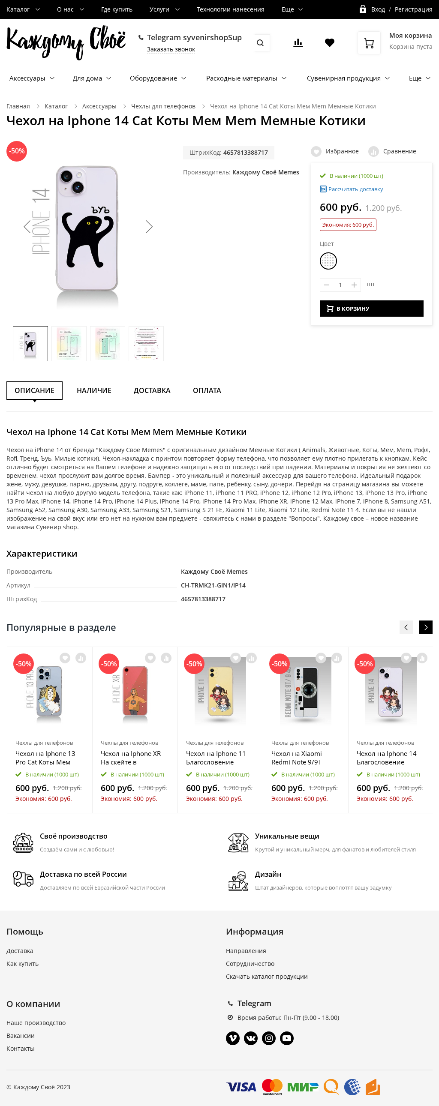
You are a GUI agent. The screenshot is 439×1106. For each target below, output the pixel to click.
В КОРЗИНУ (353, 308)
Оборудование (153, 78)
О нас (66, 9)
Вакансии (20, 1035)
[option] (50, 730)
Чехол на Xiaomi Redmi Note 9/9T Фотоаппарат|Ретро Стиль (302, 757)
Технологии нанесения (231, 9)
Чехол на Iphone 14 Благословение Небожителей (387, 757)
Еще (288, 9)
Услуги (160, 9)
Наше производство (36, 1023)
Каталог (18, 9)
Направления (246, 951)
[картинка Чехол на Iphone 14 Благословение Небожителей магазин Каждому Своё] (391, 691)
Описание (34, 390)
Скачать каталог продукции (267, 976)
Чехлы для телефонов (163, 106)
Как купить (22, 963)
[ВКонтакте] (251, 1038)
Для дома (87, 78)
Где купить (116, 9)
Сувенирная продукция (344, 78)
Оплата (207, 390)
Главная (18, 106)
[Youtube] (287, 1038)
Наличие (94, 390)
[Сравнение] (80, 658)
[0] (298, 45)
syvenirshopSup (212, 37)
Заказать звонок (171, 49)
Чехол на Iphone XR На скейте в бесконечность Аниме (131, 757)
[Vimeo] (233, 1038)
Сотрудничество (250, 963)
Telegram (254, 1003)
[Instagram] (269, 1038)
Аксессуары (27, 78)
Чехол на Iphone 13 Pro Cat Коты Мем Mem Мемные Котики (49, 757)
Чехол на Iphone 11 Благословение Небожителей (216, 757)
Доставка (152, 390)
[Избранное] (65, 658)
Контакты (20, 1048)
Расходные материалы (241, 78)
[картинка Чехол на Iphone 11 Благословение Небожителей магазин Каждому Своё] (220, 691)
